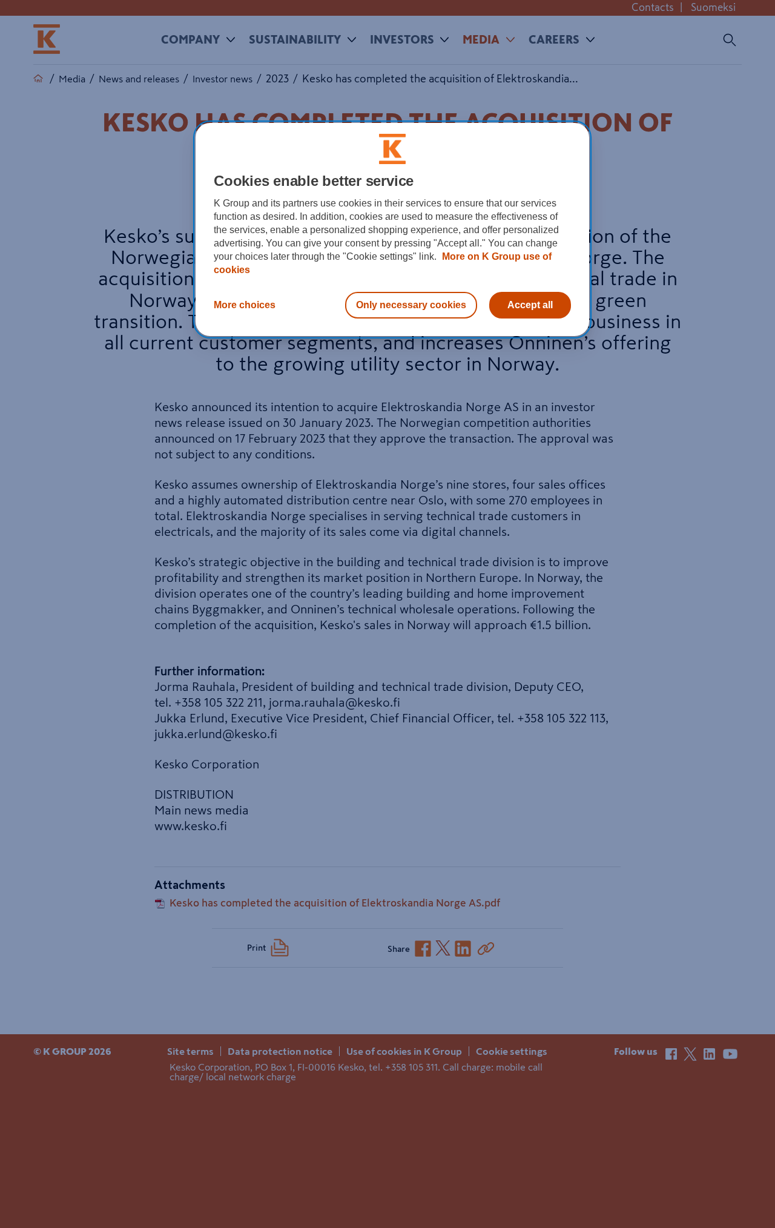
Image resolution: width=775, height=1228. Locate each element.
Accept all (530, 305)
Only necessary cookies (411, 305)
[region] (392, 229)
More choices (244, 305)
